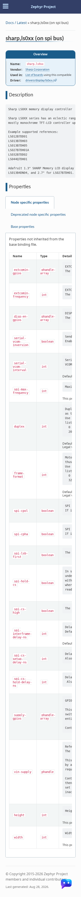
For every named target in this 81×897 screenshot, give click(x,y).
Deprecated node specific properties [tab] (38, 214)
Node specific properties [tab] (30, 202)
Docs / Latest (16, 22)
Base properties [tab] (22, 226)
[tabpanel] (40, 545)
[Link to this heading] (66, 39)
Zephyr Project (43, 6)
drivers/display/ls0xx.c (39, 80)
